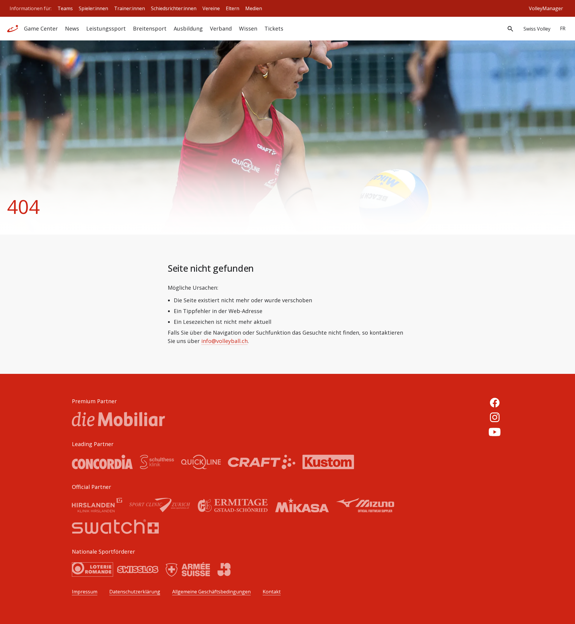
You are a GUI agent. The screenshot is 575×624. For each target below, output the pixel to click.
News (72, 28)
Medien (253, 8)
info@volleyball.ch (224, 341)
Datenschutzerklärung (134, 592)
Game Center (41, 28)
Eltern (232, 8)
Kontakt (272, 592)
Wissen (248, 28)
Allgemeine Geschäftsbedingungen (211, 592)
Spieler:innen (93, 8)
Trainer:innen (129, 8)
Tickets (273, 28)
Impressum (84, 592)
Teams (65, 8)
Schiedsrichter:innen (173, 8)
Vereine (211, 8)
